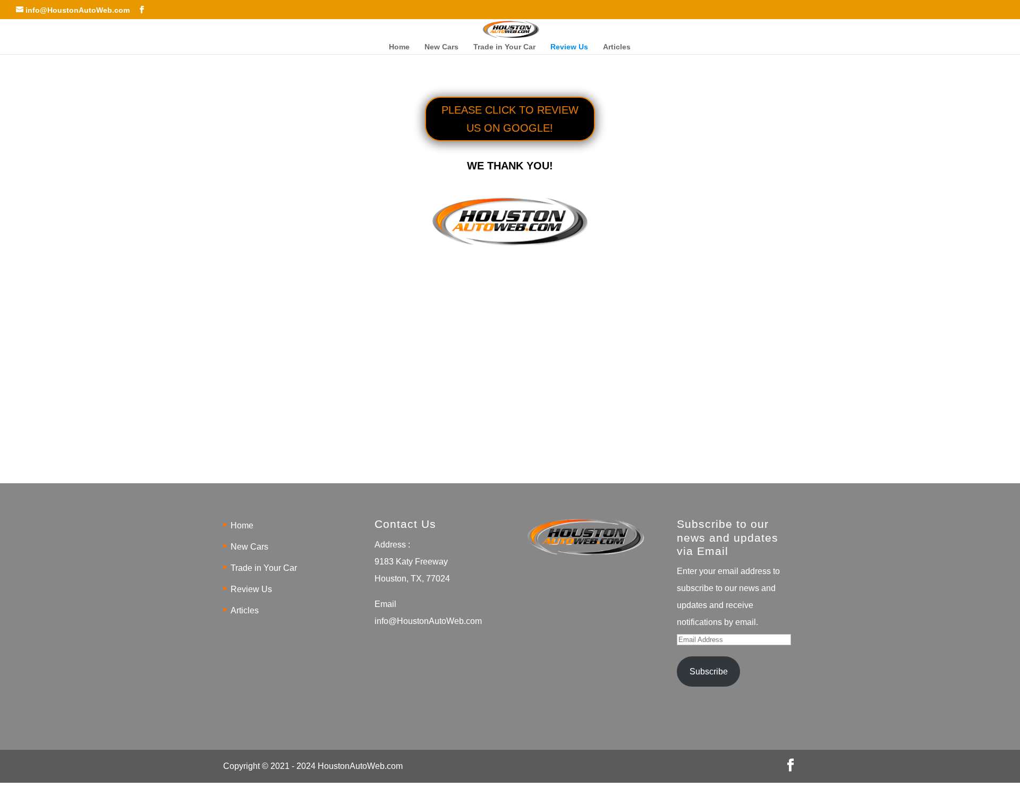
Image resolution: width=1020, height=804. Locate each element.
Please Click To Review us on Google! (510, 119)
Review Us (569, 47)
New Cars (441, 47)
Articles (617, 47)
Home (399, 47)
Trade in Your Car (504, 47)
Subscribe (709, 671)
